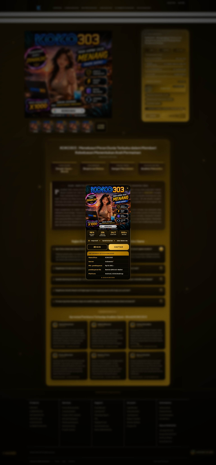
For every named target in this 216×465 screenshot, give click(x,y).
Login (97, 247)
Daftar (118, 247)
